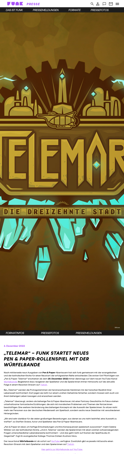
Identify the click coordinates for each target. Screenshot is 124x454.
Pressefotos (100, 10)
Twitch (43, 384)
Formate (75, 10)
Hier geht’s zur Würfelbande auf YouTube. (62, 449)
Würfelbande (10, 381)
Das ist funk (14, 10)
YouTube (55, 441)
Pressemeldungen (46, 10)
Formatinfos (15, 333)
